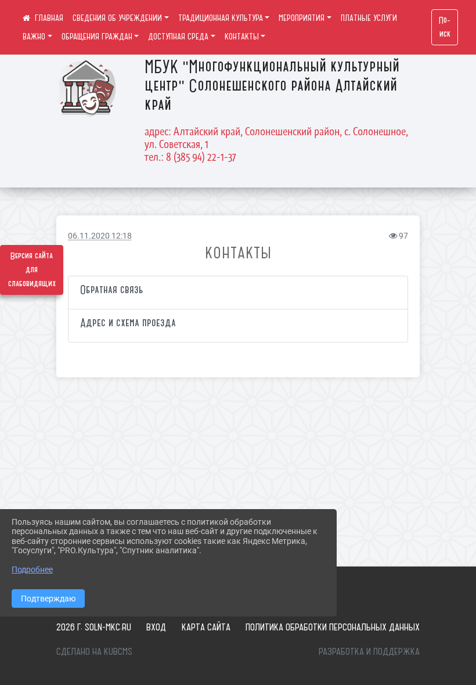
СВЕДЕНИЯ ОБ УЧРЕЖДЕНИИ (117, 18)
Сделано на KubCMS (94, 651)
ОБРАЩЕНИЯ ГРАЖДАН (97, 36)
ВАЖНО (34, 36)
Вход (156, 627)
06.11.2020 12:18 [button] (100, 236)
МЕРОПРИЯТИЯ (301, 18)
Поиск (444, 27)
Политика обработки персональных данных (333, 627)
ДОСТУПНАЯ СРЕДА (178, 36)
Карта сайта (206, 627)
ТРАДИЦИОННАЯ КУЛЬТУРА (220, 18)
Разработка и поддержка (369, 651)
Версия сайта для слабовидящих (32, 270)
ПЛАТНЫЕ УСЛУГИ (369, 18)
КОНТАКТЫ (242, 36)
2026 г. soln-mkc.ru (93, 627)
